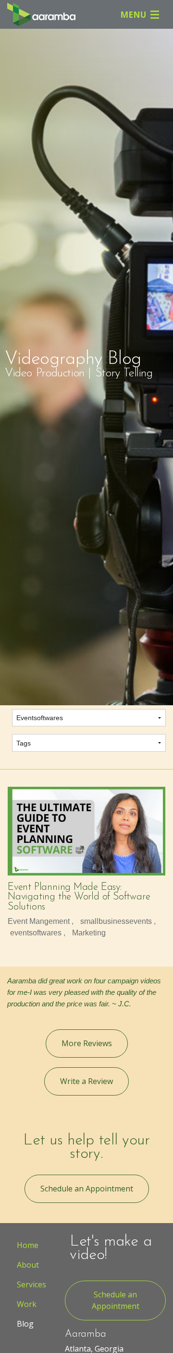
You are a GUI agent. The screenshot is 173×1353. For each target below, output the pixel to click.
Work (27, 1304)
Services (31, 1284)
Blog (25, 1323)
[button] (87, 1043)
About (28, 1265)
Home (27, 1245)
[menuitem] (28, 1245)
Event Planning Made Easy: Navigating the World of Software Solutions (79, 897)
